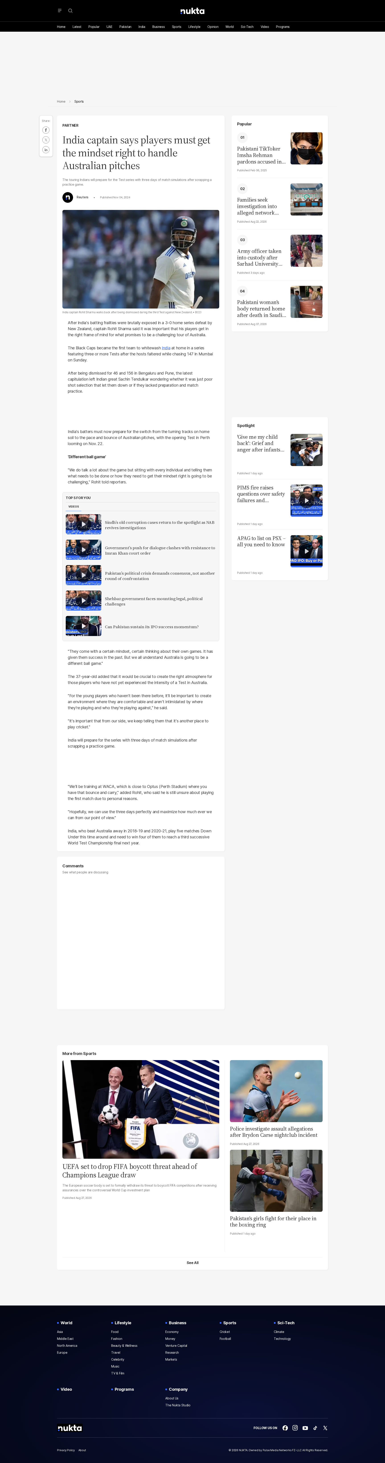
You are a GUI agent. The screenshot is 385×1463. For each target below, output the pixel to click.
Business (158, 27)
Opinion (212, 27)
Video (265, 27)
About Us (171, 1398)
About (82, 1450)
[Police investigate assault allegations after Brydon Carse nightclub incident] (276, 1090)
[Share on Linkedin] (45, 149)
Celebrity (117, 1359)
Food (115, 1332)
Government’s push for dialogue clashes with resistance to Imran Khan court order (160, 550)
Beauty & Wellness (124, 1345)
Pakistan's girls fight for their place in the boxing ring (273, 1222)
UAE (109, 27)
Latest (77, 27)
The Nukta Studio (177, 1405)
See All (193, 1262)
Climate (279, 1332)
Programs (283, 27)
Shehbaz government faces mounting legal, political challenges (154, 601)
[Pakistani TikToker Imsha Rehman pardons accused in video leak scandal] (307, 147)
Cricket (225, 1332)
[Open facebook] (285, 1428)
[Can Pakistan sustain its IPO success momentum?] (83, 626)
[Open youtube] (305, 1428)
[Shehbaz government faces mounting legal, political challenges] (83, 601)
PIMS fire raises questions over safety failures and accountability (261, 494)
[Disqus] (140, 940)
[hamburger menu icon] (59, 10)
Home (61, 27)
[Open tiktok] (315, 1428)
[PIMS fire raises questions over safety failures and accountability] (307, 500)
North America (67, 1345)
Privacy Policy (66, 1450)
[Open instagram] (295, 1428)
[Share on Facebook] (45, 130)
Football (225, 1339)
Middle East (65, 1339)
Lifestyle (194, 27)
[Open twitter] (325, 1428)
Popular (93, 27)
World (229, 27)
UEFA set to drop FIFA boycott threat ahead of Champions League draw (129, 1171)
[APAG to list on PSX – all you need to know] (307, 550)
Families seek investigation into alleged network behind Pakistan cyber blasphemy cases (257, 206)
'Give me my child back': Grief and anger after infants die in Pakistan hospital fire (258, 443)
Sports (176, 27)
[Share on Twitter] (45, 139)
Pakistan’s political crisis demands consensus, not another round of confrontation (160, 576)
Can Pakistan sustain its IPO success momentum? (152, 627)
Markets (171, 1359)
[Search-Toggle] (70, 10)
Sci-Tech (247, 27)
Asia (60, 1332)
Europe (62, 1352)
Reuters (82, 197)
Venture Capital (176, 1345)
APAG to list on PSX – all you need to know (261, 541)
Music (115, 1366)
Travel (115, 1352)
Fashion (116, 1339)
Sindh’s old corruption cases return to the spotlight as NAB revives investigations (160, 525)
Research (172, 1352)
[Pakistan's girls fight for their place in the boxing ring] (276, 1180)
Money (170, 1339)
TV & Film (117, 1373)
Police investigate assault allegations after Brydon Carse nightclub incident (273, 1132)
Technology (282, 1339)
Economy (171, 1332)
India (142, 27)
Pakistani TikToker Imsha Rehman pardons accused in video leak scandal (259, 155)
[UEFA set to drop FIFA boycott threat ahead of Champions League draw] (140, 1108)
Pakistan (125, 27)
